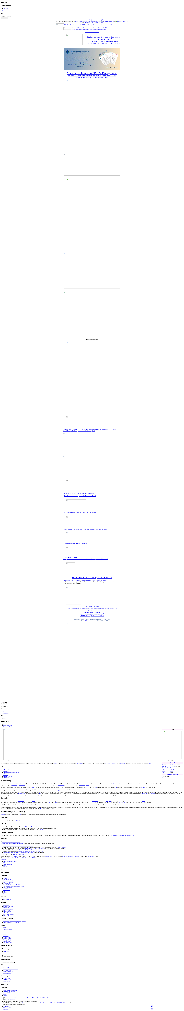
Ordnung (164, 764)
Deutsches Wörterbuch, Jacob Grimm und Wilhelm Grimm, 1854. (18, 846)
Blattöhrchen (14, 785)
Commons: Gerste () (11, 842)
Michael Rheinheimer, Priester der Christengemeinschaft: (79, 493)
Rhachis (33, 787)
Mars (19, 814)
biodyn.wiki (111, 21)
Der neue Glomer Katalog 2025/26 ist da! (92, 577)
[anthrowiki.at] (77, 21)
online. (36, 826)
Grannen (143, 787)
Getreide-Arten (79, 763)
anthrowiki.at (84, 21)
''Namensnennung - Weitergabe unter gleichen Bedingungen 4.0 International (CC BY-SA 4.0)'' (43, 1002)
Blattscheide (22, 785)
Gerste (171, 771)
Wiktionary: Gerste (18, 843)
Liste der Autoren (91, 856)
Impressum (5, 1009)
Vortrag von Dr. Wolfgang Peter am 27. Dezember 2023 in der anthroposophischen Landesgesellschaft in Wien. (92, 608)
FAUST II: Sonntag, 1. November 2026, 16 (92, 616)
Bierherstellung (21, 793)
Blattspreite (115, 783)
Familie (164, 766)
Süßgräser (172, 766)
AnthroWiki (3, 10)
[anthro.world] (91, 21)
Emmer (55, 802)
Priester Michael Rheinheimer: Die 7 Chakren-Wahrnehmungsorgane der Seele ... (85, 529)
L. (162, 777)
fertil (96, 787)
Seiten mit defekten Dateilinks (10, 861)
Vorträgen (101, 22)
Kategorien (3, 859)
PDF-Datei (27, 826)
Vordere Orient (21, 801)
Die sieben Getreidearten (9, 862)
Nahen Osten (95, 801)
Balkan (33, 801)
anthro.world (98, 21)
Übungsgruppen (94, 22)
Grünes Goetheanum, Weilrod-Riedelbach (103, 41)
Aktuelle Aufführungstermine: (92, 610)
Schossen (153, 793)
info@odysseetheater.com (90, 620)
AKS (22, 854)
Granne (40, 808)
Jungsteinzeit (122, 802)
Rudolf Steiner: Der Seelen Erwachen (103, 37)
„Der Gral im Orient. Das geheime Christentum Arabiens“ (79, 496)
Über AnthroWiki (7, 1007)
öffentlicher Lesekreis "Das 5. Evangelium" (92, 73)
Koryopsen (59, 790)
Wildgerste (122, 763)
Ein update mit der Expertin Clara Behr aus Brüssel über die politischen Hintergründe (85, 559)
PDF (133, 835)
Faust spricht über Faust (92, 606)
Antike (143, 801)
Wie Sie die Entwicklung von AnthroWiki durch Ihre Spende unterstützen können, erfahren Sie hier (88, 24)
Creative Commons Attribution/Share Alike (70, 856)
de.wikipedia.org (48, 856)
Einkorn (49, 802)
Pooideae (172, 767)
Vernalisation (145, 793)
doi (111, 835)
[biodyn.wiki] (104, 21)
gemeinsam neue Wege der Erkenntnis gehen (92, 20)
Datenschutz (6, 1006)
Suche (2, 13)
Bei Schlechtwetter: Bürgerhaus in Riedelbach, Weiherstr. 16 (103, 43)
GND (14, 854)
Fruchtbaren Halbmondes (110, 763)
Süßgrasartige (173, 764)
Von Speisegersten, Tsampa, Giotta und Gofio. (34, 848)
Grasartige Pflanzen (7, 864)
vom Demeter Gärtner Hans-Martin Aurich (75, 543)
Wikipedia (18, 820)
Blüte (115, 787)
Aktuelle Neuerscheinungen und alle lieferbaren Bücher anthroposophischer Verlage (85, 580)
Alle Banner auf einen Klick (92, 32)
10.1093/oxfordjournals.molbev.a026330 (121, 835)
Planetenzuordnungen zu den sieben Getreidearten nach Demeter (18, 852)
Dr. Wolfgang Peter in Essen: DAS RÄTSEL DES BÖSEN (79, 512)
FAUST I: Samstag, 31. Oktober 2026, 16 (92, 614)
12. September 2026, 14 (103, 39)
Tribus (163, 769)
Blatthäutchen (61, 785)
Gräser (4, 865)
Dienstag (3, 814)
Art (163, 772)
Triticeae (172, 769)
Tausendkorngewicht (84, 785)
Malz (40, 793)
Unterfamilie (165, 767)
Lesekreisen (87, 22)
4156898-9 (18, 854)
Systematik (172, 762)
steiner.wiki (125, 21)
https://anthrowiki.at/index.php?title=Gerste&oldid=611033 (21, 857)
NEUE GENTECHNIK (70, 557)
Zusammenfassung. (61, 847)
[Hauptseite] (1, 869)
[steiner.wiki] (119, 21)
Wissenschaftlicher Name (173, 774)
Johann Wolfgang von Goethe (92, 612)
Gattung (164, 771)
